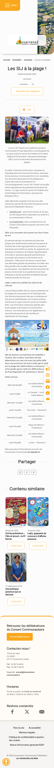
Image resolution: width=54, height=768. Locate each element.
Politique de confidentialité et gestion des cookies (26, 738)
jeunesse (24, 84)
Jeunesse (28, 60)
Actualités (16, 60)
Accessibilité (35, 728)
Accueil (6, 60)
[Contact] (47, 399)
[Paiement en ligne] (47, 381)
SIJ (33, 84)
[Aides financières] (47, 375)
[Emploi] (47, 393)
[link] (27, 40)
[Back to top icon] (47, 761)
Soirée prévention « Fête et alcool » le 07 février (15, 536)
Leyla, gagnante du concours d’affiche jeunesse (36, 536)
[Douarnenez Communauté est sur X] (27, 711)
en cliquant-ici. (34, 452)
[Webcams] (47, 387)
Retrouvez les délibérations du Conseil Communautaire (26, 627)
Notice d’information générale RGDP (27, 745)
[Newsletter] (47, 369)
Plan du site (18, 728)
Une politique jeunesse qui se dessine (13, 592)
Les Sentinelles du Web (27, 758)
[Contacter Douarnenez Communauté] (41, 711)
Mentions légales (27, 732)
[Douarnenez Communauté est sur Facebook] (12, 711)
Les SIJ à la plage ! (27, 68)
